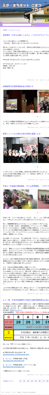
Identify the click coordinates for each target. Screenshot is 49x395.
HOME (5, 30)
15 (36, 381)
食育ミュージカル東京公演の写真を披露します (22, 134)
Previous (5, 100)
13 (28, 381)
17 (43, 381)
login (19, 392)
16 (39, 381)
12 (24, 381)
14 (32, 381)
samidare (33, 392)
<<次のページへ (8, 381)
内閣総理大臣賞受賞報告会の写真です (18, 86)
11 (20, 381)
